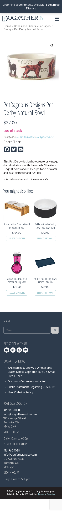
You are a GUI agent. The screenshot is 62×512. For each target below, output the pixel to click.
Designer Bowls (44, 136)
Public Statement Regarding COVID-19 (31, 387)
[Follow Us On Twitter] (19, 350)
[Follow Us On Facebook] (6, 350)
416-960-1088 (11, 410)
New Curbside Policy (20, 392)
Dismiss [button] (31, 8)
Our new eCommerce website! (26, 381)
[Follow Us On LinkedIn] (25, 350)
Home (7, 26)
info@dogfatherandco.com (20, 414)
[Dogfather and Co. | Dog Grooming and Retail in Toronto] (22, 19)
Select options (16, 238)
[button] (52, 46)
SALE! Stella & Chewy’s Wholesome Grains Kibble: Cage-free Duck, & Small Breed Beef (31, 372)
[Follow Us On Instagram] (13, 350)
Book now (52, 4)
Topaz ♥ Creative (46, 494)
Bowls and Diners (25, 26)
